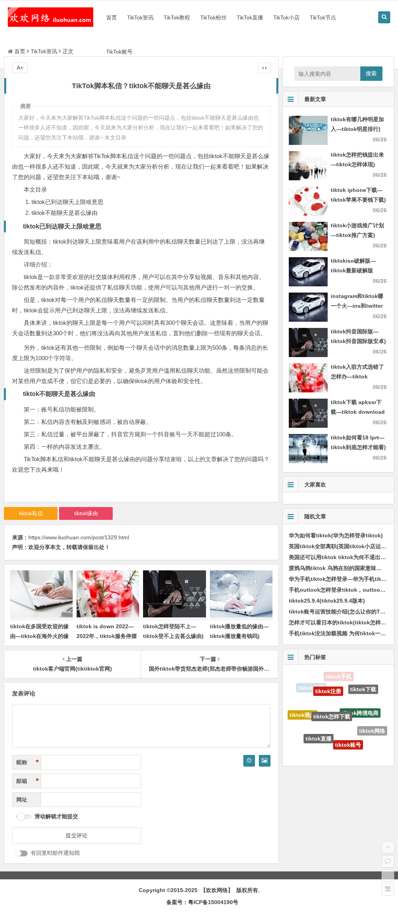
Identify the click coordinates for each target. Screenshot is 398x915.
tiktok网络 (372, 725)
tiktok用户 (331, 752)
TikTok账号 (119, 52)
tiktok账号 (348, 733)
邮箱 (27, 781)
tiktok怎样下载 (331, 701)
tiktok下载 (363, 686)
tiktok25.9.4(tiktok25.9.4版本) (327, 601)
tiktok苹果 (307, 738)
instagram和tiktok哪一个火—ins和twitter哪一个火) (357, 306)
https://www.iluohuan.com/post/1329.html (78, 537)
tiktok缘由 (86, 513)
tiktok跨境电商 (360, 700)
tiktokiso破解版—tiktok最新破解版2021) (353, 270)
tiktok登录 (359, 748)
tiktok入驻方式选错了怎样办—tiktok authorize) (357, 376)
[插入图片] (265, 761)
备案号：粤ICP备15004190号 (202, 902)
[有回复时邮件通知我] (22, 853)
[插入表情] (249, 761)
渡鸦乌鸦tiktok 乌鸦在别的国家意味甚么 (338, 568)
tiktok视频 (303, 709)
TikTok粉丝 (213, 17)
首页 (111, 17)
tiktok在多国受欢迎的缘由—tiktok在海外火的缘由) (39, 636)
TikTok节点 (323, 17)
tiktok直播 (318, 727)
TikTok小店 (286, 17)
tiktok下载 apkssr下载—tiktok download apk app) (358, 412)
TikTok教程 (177, 17)
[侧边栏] (264, 68)
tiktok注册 (328, 682)
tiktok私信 (31, 513)
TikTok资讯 (140, 17)
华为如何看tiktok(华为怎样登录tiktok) (336, 535)
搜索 (371, 73)
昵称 (27, 762)
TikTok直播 (250, 17)
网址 (21, 799)
